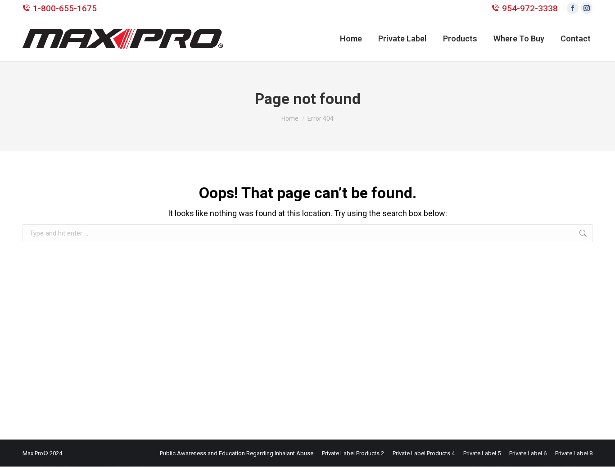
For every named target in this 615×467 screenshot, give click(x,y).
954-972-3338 (530, 8)
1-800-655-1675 (65, 8)
